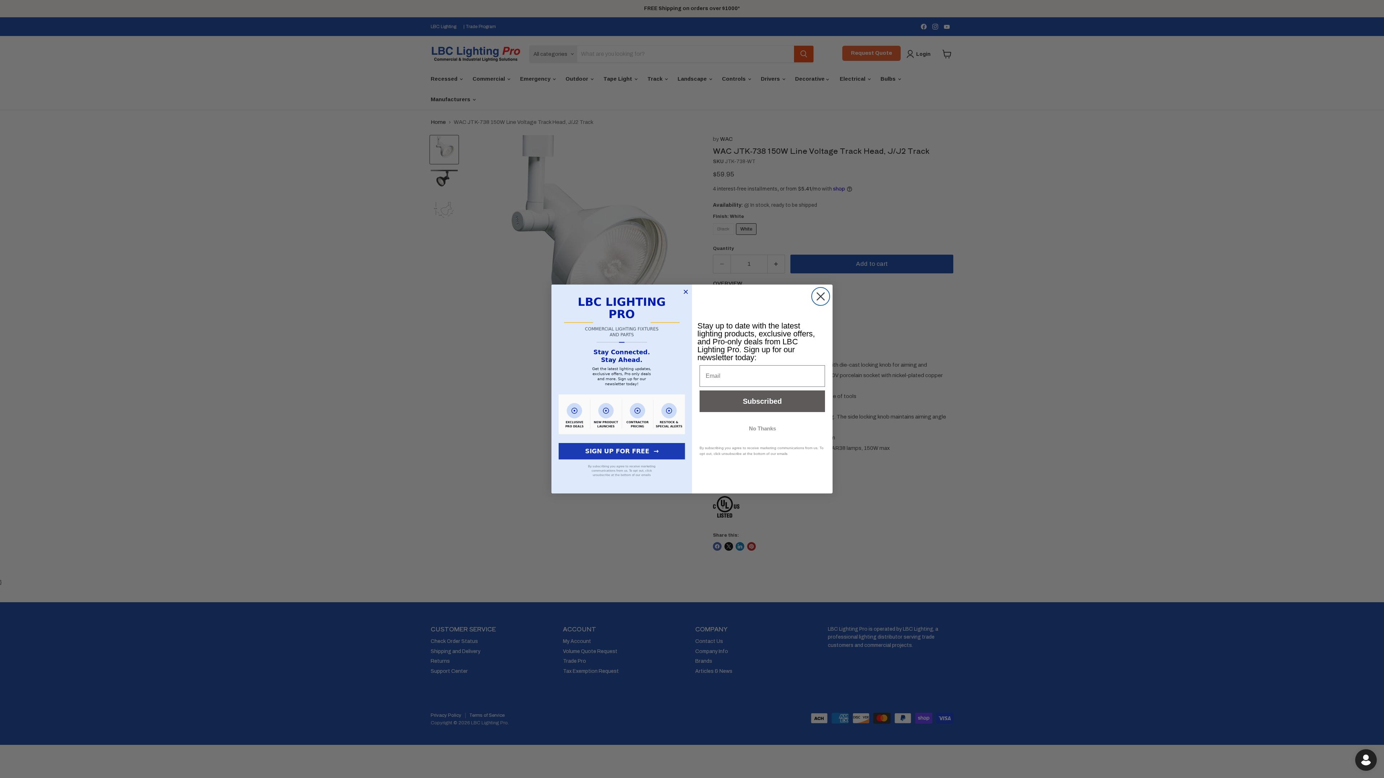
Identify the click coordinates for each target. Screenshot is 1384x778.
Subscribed (762, 401)
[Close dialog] (821, 296)
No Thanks (762, 428)
